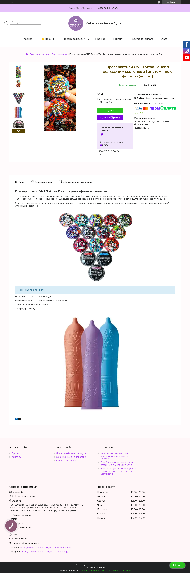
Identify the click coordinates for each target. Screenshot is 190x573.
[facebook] (16, 419)
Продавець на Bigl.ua (95, 567)
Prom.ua (111, 565)
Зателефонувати (108, 8)
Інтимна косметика (66, 460)
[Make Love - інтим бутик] (75, 23)
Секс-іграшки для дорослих (71, 457)
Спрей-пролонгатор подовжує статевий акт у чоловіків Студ (117, 463)
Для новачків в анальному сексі (73, 453)
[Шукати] (6, 23)
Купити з (105, 117)
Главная (28, 38)
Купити (110, 110)
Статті (164, 38)
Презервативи (59, 54)
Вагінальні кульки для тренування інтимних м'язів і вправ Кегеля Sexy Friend (119, 471)
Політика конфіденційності (119, 570)
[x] (19, 419)
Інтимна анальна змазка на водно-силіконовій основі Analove (115, 456)
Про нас (100, 38)
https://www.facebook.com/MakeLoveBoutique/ (45, 547)
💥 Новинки (49, 38)
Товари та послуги (75, 38)
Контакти (118, 38)
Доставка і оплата (142, 38)
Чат (180, 565)
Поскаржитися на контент (93, 570)
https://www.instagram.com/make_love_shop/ (44, 551)
